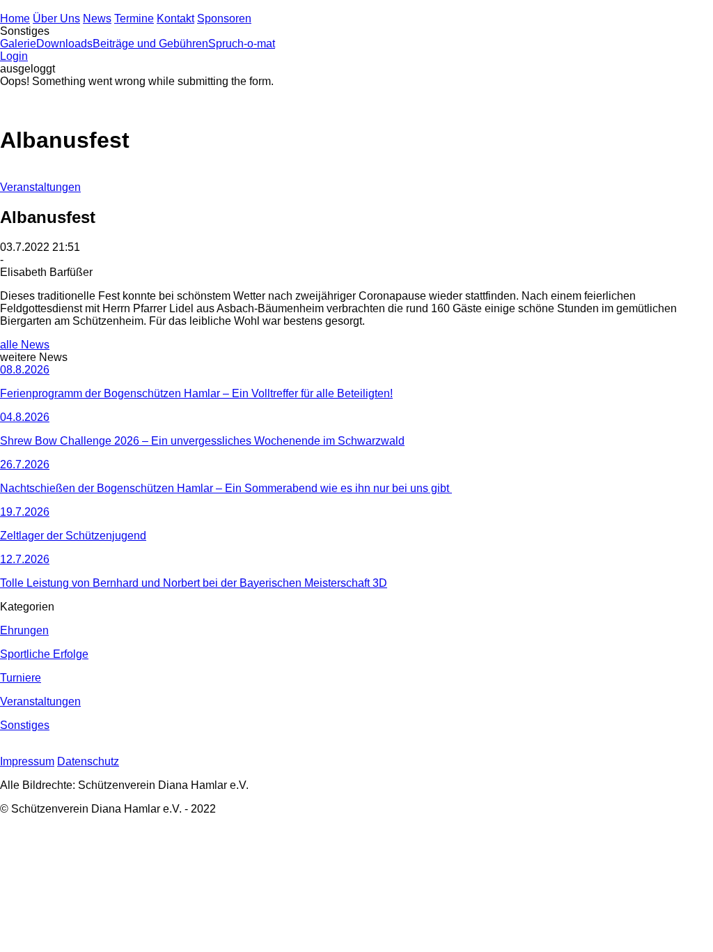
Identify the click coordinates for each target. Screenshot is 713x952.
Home (15, 18)
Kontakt (175, 18)
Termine (134, 18)
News (97, 18)
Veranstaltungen (40, 187)
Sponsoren (224, 18)
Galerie (18, 43)
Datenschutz (88, 761)
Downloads (64, 43)
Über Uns (56, 18)
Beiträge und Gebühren (150, 43)
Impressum (27, 761)
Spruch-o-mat (241, 43)
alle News (24, 345)
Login (14, 56)
